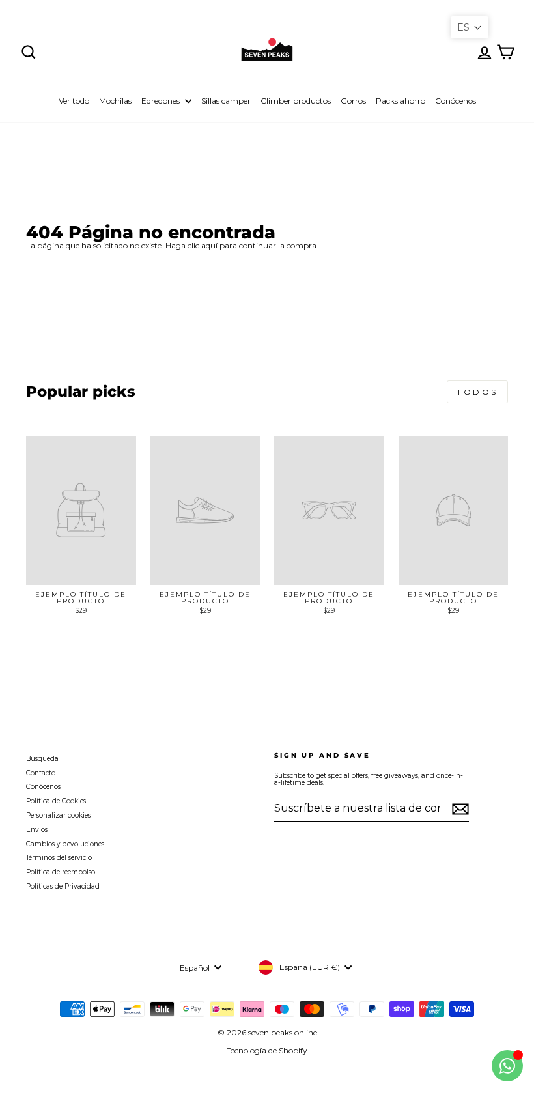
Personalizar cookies (58, 815)
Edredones (161, 101)
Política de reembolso (60, 872)
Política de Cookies (56, 801)
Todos (477, 392)
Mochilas (115, 101)
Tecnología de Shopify (267, 1050)
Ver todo (74, 101)
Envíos (37, 829)
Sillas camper (226, 101)
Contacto (40, 773)
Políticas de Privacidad (63, 886)
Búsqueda (42, 758)
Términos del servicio (59, 857)
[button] (469, 27)
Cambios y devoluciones (65, 844)
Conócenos (455, 101)
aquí (209, 245)
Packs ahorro (400, 101)
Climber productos (295, 101)
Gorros (353, 101)
